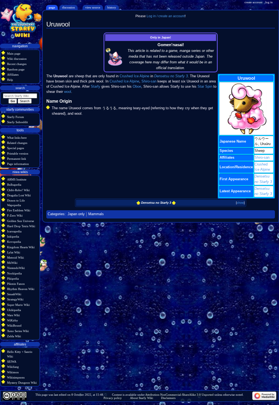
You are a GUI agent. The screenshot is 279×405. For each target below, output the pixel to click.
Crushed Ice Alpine (134, 76)
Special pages (15, 148)
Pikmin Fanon (16, 283)
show (240, 202)
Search (20, 88)
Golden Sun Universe (20, 221)
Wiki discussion (17, 58)
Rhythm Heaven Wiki (20, 289)
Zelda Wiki (14, 336)
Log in (269, 2)
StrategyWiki (15, 299)
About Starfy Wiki (141, 398)
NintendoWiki (16, 268)
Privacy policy (113, 398)
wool (67, 92)
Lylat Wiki (13, 252)
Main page (13, 53)
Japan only (76, 214)
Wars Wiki (13, 315)
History (111, 7)
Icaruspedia (14, 231)
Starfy (95, 86)
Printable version (17, 153)
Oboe (137, 86)
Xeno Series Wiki (18, 331)
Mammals (96, 214)
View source (92, 7)
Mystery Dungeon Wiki (22, 382)
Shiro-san (261, 157)
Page (52, 7)
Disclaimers (168, 398)
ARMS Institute (16, 179)
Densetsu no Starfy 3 (171, 76)
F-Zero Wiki (15, 215)
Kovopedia (14, 241)
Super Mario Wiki (18, 304)
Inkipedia (13, 236)
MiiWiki (12, 262)
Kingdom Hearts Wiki (21, 247)
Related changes (17, 142)
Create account (253, 2)
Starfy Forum (15, 117)
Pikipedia (13, 278)
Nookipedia (14, 273)
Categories (56, 214)
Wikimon (13, 372)
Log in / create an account (166, 16)
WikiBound (14, 325)
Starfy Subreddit (17, 122)
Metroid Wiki (15, 257)
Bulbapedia (14, 184)
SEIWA (11, 361)
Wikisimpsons (16, 377)
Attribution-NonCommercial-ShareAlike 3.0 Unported (179, 394)
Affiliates (13, 74)
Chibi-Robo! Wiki (18, 190)
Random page (16, 69)
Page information (18, 163)
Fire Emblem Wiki (18, 210)
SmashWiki (14, 294)
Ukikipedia (14, 310)
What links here (17, 137)
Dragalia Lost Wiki (19, 195)
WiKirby (12, 320)
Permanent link (16, 158)
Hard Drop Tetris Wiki (21, 226)
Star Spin (205, 86)
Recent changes (16, 64)
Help (10, 79)
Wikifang (13, 366)
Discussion (68, 7)
